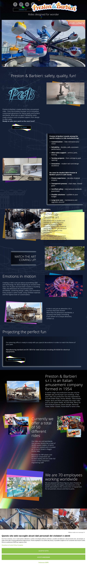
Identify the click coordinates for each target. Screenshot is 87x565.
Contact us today (21, 127)
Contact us (23, 9)
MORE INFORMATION (14, 359)
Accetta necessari (43, 557)
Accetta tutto (44, 551)
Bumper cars (49, 395)
